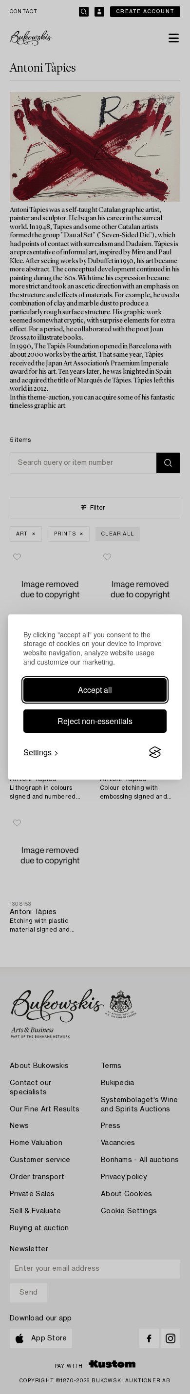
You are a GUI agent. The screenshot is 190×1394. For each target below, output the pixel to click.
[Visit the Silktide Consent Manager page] (155, 752)
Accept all (95, 689)
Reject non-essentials (95, 720)
